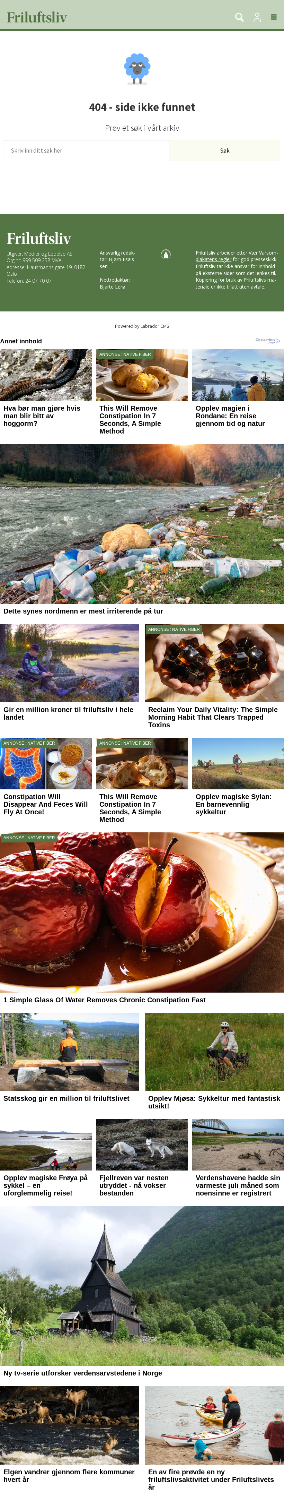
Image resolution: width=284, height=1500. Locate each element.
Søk (225, 150)
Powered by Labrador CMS (142, 326)
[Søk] (239, 17)
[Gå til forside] (113, 17)
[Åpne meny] (270, 17)
